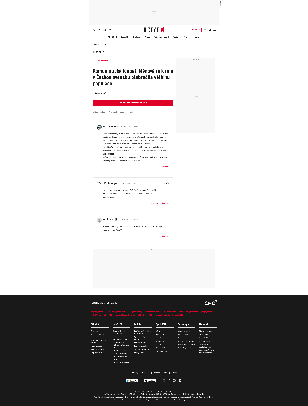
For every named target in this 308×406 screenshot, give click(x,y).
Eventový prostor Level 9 (131, 315)
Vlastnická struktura (118, 400)
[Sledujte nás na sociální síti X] (94, 30)
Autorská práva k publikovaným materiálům (109, 397)
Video (147, 37)
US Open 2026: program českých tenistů (158, 315)
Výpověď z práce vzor (142, 349)
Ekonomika (204, 324)
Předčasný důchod (205, 331)
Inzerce (157, 373)
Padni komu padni (161, 37)
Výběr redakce (99, 112)
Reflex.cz (96, 45)
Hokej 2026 (160, 338)
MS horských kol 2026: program (108, 315)
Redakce (145, 373)
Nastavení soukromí (206, 397)
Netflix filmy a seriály (185, 348)
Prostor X (176, 37)
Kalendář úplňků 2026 (98, 349)
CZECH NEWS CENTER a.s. (163, 391)
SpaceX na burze (184, 331)
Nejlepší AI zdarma (184, 338)
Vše (131, 112)
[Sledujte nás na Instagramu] (104, 30)
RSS (165, 373)
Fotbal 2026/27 (161, 334)
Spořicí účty (203, 334)
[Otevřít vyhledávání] (209, 29)
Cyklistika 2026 (161, 351)
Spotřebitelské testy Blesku (154, 311)
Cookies (195, 397)
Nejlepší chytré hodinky (186, 341)
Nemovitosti (171, 311)
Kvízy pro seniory (97, 346)
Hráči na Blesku (123, 311)
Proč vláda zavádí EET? (142, 343)
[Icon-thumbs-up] (167, 183)
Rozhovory (137, 37)
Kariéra (174, 373)
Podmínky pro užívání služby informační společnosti (143, 397)
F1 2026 (159, 344)
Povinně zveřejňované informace (185, 400)
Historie (105, 45)
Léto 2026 (117, 324)
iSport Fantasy (136, 311)
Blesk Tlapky (111, 311)
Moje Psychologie (98, 311)
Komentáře (125, 37)
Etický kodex (168, 400)
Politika (137, 324)
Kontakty (134, 373)
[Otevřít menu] (214, 29)
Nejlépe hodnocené (117, 112)
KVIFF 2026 (112, 37)
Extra (197, 37)
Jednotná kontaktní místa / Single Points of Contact (144, 400)
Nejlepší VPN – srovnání (186, 344)
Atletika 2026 (160, 348)
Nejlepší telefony (183, 334)
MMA (158, 331)
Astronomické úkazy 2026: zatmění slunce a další (121, 345)
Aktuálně (95, 324)
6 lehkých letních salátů (121, 362)
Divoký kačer (138, 353)
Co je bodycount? (97, 353)
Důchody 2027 (204, 338)
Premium (187, 37)
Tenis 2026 (160, 341)
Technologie (183, 324)
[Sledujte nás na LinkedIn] (110, 30)
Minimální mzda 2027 (206, 341)
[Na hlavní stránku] (154, 30)
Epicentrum (95, 331)
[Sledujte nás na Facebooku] (99, 30)
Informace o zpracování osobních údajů (177, 397)
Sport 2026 (161, 324)
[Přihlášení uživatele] (205, 29)
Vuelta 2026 (179, 315)
